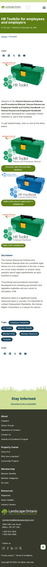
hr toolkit (7, 328)
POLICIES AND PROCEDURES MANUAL (18, 168)
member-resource (29, 334)
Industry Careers (8, 504)
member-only (9, 334)
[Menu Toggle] (44, 7)
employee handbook (19, 322)
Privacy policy (7, 555)
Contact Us (6, 434)
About (4, 416)
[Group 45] (20, 548)
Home (4, 36)
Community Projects (10, 461)
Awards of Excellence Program (14, 439)
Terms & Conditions (24, 555)
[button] (28, 7)
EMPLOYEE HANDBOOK (13, 245)
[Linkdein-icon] (12, 548)
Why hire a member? (10, 456)
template (7, 339)
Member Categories (9, 478)
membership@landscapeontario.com (18, 520)
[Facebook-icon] (8, 548)
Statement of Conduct (10, 430)
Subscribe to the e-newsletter (23, 404)
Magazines (5, 495)
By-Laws (5, 483)
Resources (7, 490)
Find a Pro (5, 452)
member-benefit (25, 328)
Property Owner (10, 447)
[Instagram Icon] (3, 548)
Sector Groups (7, 425)
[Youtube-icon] (16, 548)
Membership (8, 469)
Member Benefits (8, 473)
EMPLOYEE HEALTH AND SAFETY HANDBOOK (18, 202)
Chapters (5, 421)
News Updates (7, 500)
